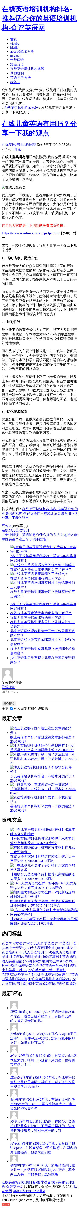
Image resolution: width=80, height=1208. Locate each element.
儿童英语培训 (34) (15, 983)
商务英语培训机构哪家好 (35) (54, 979)
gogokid (15, 55)
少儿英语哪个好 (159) (47, 948)
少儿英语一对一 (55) (17, 970)
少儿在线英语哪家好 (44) (52, 974)
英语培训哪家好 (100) (33, 956)
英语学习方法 (20, 77)
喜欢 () (7, 526)
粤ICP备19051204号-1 (29, 1191)
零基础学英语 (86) (62, 956)
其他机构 (17, 73)
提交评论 (9, 703)
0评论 (17, 149)
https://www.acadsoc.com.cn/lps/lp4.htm (30, 233)
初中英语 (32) (39, 983)
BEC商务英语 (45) (20, 974)
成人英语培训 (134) (37, 952)
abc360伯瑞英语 (22, 51)
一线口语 (17, 60)
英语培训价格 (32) (62, 983)
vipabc (14, 43)
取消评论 (8, 687)
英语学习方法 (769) (16, 943)
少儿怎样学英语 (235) (46, 943)
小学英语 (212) (20, 948)
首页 (13, 39)
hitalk (14, 47)
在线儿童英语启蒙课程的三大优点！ (37, 617)
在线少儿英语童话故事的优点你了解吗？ (41, 613)
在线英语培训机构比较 (27, 68)
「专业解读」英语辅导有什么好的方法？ (32, 535)
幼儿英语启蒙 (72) (15, 961)
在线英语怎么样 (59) (30, 965)
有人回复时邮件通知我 (31, 708)
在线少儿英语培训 (15, 530)
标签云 (15, 82)
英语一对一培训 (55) (60, 965)
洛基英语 (17, 64)
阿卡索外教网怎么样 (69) (47, 961)
